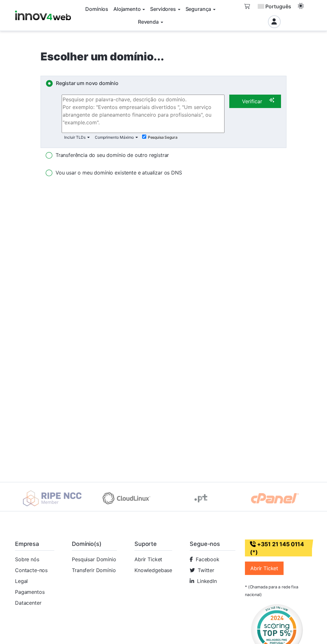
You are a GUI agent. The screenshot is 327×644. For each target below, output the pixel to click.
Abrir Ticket (148, 559)
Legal (21, 581)
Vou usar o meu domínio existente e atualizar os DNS (119, 172)
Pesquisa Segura (163, 137)
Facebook (207, 559)
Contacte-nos (31, 570)
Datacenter (28, 603)
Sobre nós (27, 559)
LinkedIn (207, 581)
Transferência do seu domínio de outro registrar (112, 155)
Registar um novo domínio (87, 83)
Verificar (252, 101)
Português (278, 6)
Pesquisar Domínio (94, 559)
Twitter (206, 570)
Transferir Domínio (94, 570)
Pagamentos (29, 592)
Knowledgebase (153, 570)
